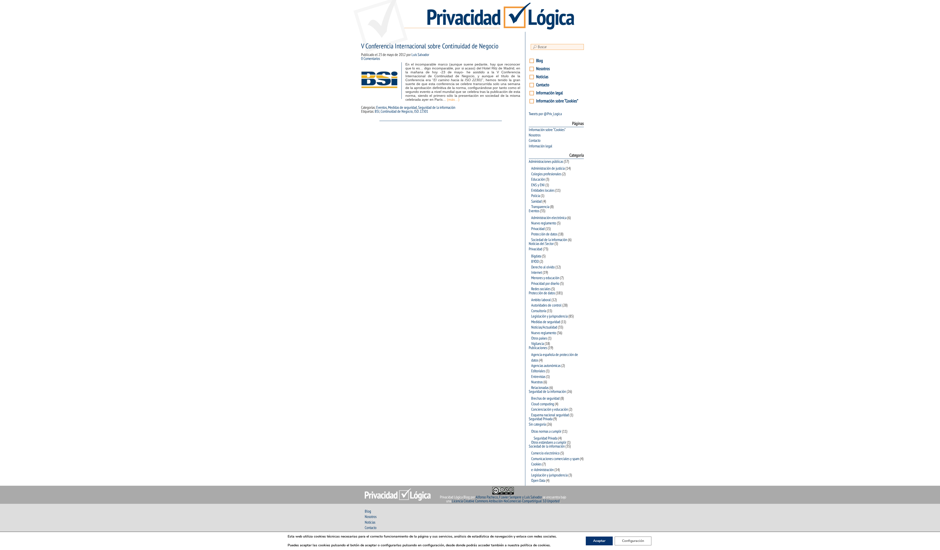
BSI (377, 111)
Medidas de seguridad (402, 107)
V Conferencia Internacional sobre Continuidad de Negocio (429, 46)
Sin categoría (537, 424)
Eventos (381, 107)
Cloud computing (542, 404)
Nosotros (543, 68)
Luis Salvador (420, 55)
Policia (535, 196)
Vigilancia (537, 343)
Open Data (538, 480)
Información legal (549, 93)
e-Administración (542, 470)
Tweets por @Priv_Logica (545, 114)
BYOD (535, 261)
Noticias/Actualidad (544, 327)
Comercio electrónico (545, 453)
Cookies (536, 464)
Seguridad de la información (436, 107)
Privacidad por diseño (545, 283)
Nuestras (537, 382)
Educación (538, 179)
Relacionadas (540, 387)
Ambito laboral (541, 300)
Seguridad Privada (540, 419)
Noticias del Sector (541, 244)
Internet (536, 272)
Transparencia (540, 207)
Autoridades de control (546, 305)
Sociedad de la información (549, 240)
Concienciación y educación (549, 409)
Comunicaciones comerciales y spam (555, 459)
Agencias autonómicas (546, 365)
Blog (539, 60)
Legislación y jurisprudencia (549, 316)
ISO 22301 (421, 111)
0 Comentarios (370, 58)
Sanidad (536, 201)
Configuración (633, 541)
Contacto (542, 85)
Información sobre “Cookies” (557, 101)
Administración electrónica (548, 218)
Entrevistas (538, 376)
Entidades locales (542, 190)
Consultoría (538, 311)
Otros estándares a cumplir (548, 442)
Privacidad (538, 229)
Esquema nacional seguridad (550, 415)
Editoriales (538, 371)
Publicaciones (538, 348)
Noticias (542, 76)
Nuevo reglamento (543, 223)
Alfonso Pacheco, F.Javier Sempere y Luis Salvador (509, 497)
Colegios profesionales (546, 174)
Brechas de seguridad (545, 398)
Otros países (539, 338)
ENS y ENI (538, 185)
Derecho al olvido (543, 267)
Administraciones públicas (546, 161)
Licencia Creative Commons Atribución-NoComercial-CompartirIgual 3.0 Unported (506, 501)
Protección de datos (544, 234)
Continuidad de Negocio (397, 111)
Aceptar (599, 541)
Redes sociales (541, 289)
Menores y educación (545, 278)
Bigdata (536, 256)
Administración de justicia (548, 168)
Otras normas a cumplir (546, 431)
